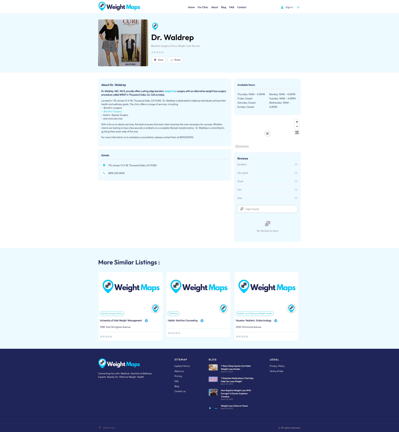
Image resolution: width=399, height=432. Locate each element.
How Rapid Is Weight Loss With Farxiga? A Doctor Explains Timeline (236, 393)
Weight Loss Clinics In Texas (234, 405)
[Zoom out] (297, 126)
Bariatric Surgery (113, 111)
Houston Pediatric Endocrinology (253, 320)
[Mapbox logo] (242, 146)
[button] (158, 60)
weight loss (170, 91)
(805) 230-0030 (116, 173)
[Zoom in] (297, 122)
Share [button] (177, 59)
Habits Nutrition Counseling (182, 320)
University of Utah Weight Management (121, 320)
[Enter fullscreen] (297, 132)
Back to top (109, 427)
